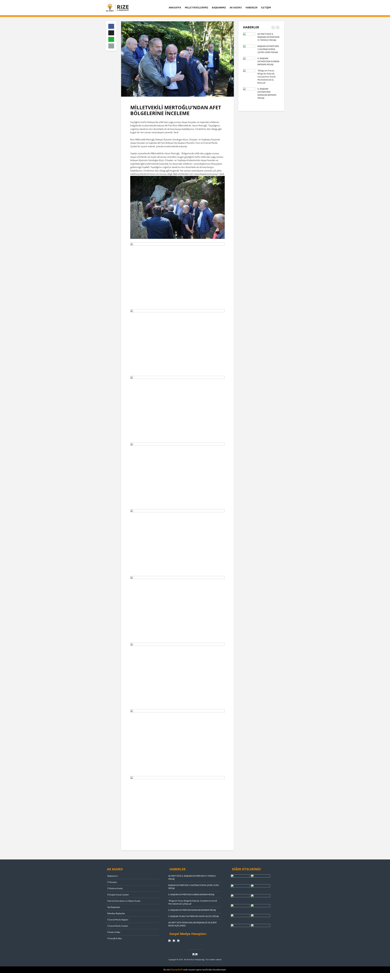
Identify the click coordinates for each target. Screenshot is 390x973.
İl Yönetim (112, 882)
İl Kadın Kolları (113, 932)
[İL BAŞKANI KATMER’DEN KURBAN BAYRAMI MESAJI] (249, 61)
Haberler (251, 7)
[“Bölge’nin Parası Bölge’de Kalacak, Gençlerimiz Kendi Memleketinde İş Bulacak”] (249, 73)
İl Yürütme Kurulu (115, 888)
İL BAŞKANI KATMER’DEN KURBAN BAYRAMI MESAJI (268, 61)
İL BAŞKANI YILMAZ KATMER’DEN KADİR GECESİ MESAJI (193, 916)
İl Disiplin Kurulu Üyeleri (118, 894)
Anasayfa (175, 7)
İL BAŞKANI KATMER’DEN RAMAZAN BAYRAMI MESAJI (192, 910)
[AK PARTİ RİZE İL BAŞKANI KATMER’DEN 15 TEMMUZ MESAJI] (249, 36)
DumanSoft (177, 969)
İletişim (266, 7)
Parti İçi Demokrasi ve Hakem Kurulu (123, 901)
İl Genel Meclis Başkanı (117, 919)
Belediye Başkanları (116, 913)
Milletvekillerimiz (196, 7)
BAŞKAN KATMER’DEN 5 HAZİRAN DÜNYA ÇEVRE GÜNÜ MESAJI (268, 49)
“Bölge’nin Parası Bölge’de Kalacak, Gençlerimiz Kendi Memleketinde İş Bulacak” (266, 76)
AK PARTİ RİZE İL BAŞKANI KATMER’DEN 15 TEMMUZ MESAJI (268, 37)
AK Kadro (236, 7)
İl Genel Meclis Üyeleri (117, 926)
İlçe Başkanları (113, 907)
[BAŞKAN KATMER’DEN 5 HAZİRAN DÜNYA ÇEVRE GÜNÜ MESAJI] (249, 49)
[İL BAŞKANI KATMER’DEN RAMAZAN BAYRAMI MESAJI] (249, 91)
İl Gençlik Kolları (114, 938)
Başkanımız (219, 7)
